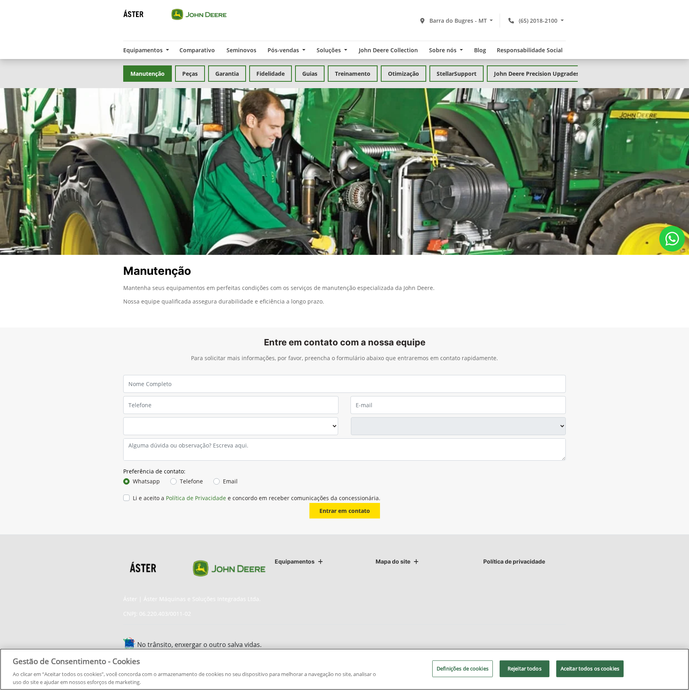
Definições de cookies (462, 668)
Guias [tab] (309, 73)
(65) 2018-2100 (538, 20)
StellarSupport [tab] (456, 73)
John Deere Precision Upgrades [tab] (536, 73)
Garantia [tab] (227, 73)
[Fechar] (676, 668)
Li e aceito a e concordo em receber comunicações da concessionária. (256, 498)
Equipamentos (295, 561)
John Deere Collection (388, 50)
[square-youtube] (539, 646)
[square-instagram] (521, 646)
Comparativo (197, 50)
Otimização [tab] (403, 73)
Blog (480, 50)
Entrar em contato (344, 511)
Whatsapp (146, 481)
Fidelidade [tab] (270, 73)
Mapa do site (393, 561)
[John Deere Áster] (175, 14)
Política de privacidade (514, 561)
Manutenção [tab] (147, 73)
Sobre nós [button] (443, 50)
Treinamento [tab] (352, 73)
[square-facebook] (503, 646)
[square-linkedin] (557, 646)
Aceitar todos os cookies (590, 668)
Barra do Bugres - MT (458, 20)
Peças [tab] (190, 73)
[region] (344, 669)
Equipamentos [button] (143, 50)
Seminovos (241, 50)
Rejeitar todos (524, 668)
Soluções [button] (330, 50)
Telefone (191, 481)
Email (230, 481)
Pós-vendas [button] (284, 50)
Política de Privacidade (196, 498)
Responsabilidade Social (530, 50)
